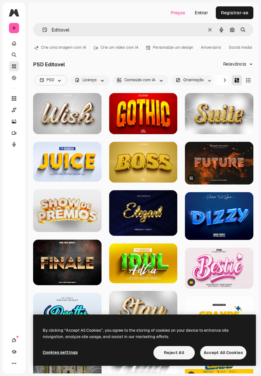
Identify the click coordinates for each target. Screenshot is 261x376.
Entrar (201, 13)
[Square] (248, 80)
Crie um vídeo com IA (119, 47)
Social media (240, 47)
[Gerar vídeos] (14, 133)
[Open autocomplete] (42, 29)
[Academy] (14, 352)
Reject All (174, 352)
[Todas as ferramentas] (14, 98)
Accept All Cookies (223, 352)
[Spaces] (14, 110)
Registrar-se (234, 13)
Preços (178, 13)
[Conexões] (14, 340)
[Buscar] (14, 55)
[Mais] (14, 363)
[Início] (14, 43)
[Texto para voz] (14, 144)
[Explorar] (14, 78)
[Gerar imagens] (14, 121)
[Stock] (14, 66)
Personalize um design (173, 47)
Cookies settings (60, 352)
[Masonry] (237, 80)
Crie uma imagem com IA (63, 47)
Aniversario (211, 47)
